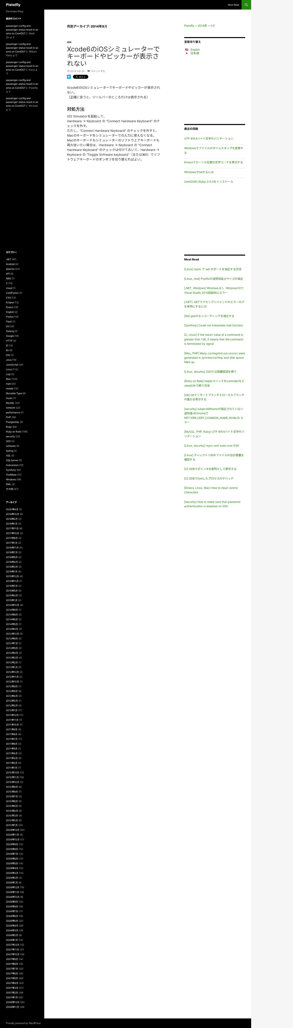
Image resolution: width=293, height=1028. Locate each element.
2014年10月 (12, 605)
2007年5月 (12, 978)
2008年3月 (12, 930)
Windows (11, 479)
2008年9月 (12, 901)
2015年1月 (12, 600)
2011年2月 (12, 762)
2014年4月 (12, 628)
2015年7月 (12, 585)
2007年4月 (12, 983)
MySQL (10, 402)
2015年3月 (12, 595)
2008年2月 (12, 935)
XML (8, 484)
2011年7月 (12, 739)
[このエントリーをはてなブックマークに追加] (69, 76)
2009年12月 (12, 829)
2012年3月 (12, 700)
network (10, 407)
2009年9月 (12, 844)
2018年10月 (12, 514)
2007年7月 (12, 968)
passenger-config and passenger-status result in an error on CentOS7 (22, 29)
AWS (8, 278)
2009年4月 (12, 868)
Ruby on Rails (13, 431)
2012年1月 (12, 710)
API (8, 273)
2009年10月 (13, 839)
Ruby (9, 426)
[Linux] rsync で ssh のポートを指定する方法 (212, 269)
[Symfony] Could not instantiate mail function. (214, 325)
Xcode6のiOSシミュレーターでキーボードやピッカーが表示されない (113, 56)
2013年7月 (12, 643)
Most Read (233, 4)
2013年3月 (12, 657)
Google (10, 335)
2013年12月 (12, 633)
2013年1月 (12, 667)
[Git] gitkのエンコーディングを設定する (209, 316)
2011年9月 (12, 729)
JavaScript (12, 364)
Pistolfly (13, 5)
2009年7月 (12, 853)
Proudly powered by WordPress (23, 1023)
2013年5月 (12, 648)
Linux (9, 369)
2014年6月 (12, 619)
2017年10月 (12, 533)
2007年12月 (12, 944)
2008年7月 (12, 911)
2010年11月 (12, 777)
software (11, 445)
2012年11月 (12, 676)
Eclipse (10, 302)
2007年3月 (12, 987)
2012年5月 (12, 691)
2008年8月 (12, 906)
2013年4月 (12, 652)
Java (9, 359)
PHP (8, 417)
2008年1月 (12, 939)
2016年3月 (12, 566)
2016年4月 (12, 561)
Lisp (8, 374)
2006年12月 (12, 1002)
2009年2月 (12, 877)
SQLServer (12, 460)
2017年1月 (12, 542)
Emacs (9, 307)
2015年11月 (12, 581)
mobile (9, 388)
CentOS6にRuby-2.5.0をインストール (208, 181)
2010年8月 (12, 791)
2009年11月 (12, 834)
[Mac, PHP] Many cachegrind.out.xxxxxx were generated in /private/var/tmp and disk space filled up (214, 358)
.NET (8, 259)
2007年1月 (12, 997)
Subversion (12, 465)
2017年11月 (12, 528)
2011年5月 (12, 748)
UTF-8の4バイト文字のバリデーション (208, 138)
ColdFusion (12, 292)
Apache (10, 268)
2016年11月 (12, 547)
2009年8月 (12, 849)
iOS (69, 42)
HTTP (9, 340)
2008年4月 (12, 925)
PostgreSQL (12, 421)
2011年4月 (12, 753)
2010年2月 (12, 820)
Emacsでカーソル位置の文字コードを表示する (213, 162)
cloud (9, 288)
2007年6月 (12, 973)
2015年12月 (12, 576)
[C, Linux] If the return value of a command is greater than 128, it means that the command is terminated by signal (213, 339)
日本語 (195, 53)
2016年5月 (12, 557)
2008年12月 (12, 887)
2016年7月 (12, 552)
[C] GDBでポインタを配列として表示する (210, 469)
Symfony (11, 469)
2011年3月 (12, 758)
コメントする (98, 71)
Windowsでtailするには (199, 172)
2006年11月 (12, 1006)
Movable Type (14, 393)
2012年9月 (12, 686)
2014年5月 (12, 624)
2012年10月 (12, 681)
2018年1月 (12, 523)
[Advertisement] (214, 89)
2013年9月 (12, 638)
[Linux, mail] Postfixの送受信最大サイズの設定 (213, 278)
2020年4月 (12, 509)
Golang (10, 331)
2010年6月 (12, 801)
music (9, 398)
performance (13, 412)
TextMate (11, 474)
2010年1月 (12, 825)
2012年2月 (12, 705)
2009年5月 (12, 863)
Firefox (10, 316)
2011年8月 (12, 734)
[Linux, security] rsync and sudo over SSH (211, 445)
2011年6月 (12, 743)
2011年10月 (12, 724)
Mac (8, 378)
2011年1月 (11, 767)
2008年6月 (12, 916)
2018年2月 (12, 518)
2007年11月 (12, 949)
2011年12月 (12, 715)
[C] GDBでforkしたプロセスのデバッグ (208, 478)
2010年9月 (12, 786)
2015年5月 (12, 590)
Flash (9, 321)
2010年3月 (12, 815)
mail (8, 383)
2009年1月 (12, 882)
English (195, 49)
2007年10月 (13, 954)
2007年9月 (12, 959)
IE (7, 345)
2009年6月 (12, 858)
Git (7, 326)
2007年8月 (12, 963)
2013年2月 (12, 662)
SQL (8, 455)
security (10, 436)
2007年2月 (12, 992)
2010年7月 (12, 796)
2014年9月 (12, 609)
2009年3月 (12, 872)
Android (10, 264)
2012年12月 (12, 672)
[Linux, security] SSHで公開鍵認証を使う (210, 371)
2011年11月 (12, 719)
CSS (8, 297)
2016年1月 (12, 571)
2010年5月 (12, 805)
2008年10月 (13, 896)
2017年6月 (12, 538)
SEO (8, 441)
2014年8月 (12, 614)
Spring (9, 450)
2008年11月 (12, 892)
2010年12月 (12, 772)
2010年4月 (12, 810)
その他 (9, 488)
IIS (7, 350)
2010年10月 (12, 782)
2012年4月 (12, 695)
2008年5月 (12, 920)
